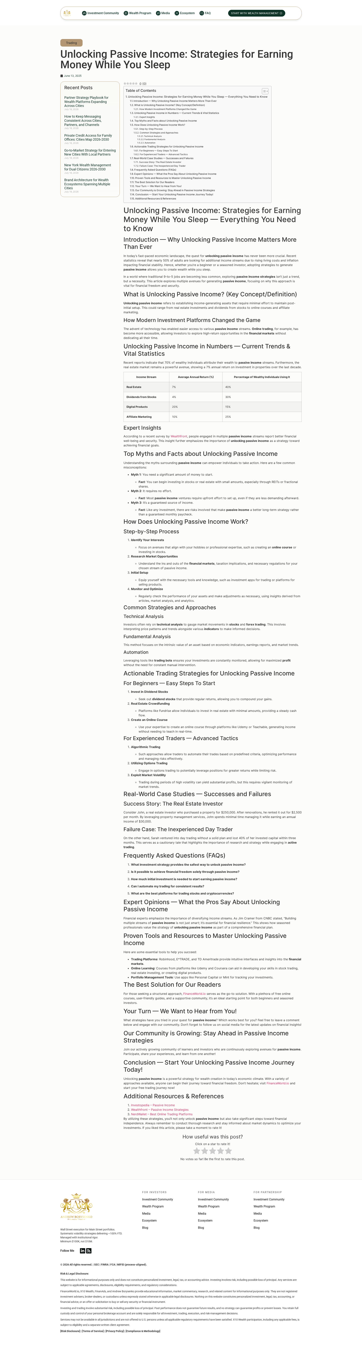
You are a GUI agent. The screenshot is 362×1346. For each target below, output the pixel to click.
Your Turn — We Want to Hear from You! (158, 186)
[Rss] (88, 1250)
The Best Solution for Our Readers (154, 182)
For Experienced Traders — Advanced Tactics (163, 154)
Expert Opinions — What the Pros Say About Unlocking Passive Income (175, 173)
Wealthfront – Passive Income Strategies (160, 1109)
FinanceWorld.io (194, 994)
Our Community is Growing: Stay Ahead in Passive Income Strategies (175, 190)
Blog (145, 1227)
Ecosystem (149, 1220)
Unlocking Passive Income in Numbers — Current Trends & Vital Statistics (176, 112)
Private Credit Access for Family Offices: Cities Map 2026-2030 (88, 137)
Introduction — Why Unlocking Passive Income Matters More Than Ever (175, 100)
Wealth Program (153, 1206)
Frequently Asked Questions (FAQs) (155, 169)
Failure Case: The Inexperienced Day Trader (162, 166)
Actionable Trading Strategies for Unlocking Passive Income (168, 146)
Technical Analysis (153, 136)
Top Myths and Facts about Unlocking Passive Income (165, 120)
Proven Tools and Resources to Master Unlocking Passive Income (173, 177)
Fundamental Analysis (154, 139)
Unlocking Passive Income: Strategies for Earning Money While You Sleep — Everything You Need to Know (198, 96)
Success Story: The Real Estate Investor (160, 162)
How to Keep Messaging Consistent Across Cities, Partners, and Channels (83, 120)
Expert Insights (147, 117)
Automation (150, 143)
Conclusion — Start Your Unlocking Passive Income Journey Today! (174, 194)
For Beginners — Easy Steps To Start (158, 150)
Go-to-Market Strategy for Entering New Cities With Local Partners (90, 152)
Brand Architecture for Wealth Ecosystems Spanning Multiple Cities (87, 184)
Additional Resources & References (155, 198)
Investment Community (157, 1199)
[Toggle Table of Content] (263, 91)
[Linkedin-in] (82, 1250)
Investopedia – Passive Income (153, 1105)
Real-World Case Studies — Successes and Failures (163, 158)
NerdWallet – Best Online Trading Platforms (162, 1114)
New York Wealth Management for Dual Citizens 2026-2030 (87, 167)
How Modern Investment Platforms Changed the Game (167, 109)
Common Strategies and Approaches (159, 132)
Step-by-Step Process (150, 129)
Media (146, 1213)
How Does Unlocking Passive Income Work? (159, 124)
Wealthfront (179, 436)
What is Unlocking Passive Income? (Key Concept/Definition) (169, 105)
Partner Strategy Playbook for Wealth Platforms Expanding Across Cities (86, 102)
